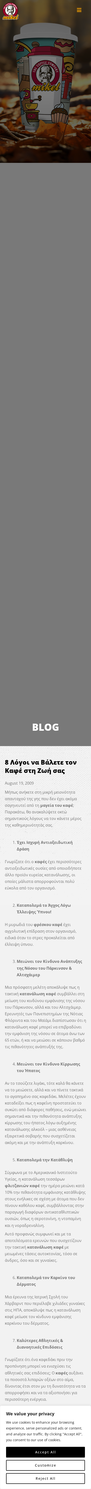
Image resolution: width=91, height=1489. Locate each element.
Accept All (45, 1452)
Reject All (46, 1478)
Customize (45, 1465)
